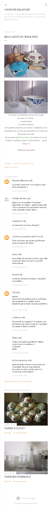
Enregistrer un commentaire (18, 382)
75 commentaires (20, 481)
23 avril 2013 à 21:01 (19, 376)
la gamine (16, 221)
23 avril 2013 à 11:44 (19, 267)
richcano (34, 503)
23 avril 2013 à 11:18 (19, 229)
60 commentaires (20, 433)
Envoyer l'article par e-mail (23, 163)
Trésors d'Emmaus (17, 476)
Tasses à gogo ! (14, 428)
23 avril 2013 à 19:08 (20, 353)
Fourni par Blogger (28, 498)
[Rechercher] (46, 4)
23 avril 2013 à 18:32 (19, 330)
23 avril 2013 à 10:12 (19, 214)
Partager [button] (7, 163)
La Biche (16, 317)
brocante (14, 167)
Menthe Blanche (20, 180)
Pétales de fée (19, 198)
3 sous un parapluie (17, 9)
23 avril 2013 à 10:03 (20, 191)
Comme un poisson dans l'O (25, 236)
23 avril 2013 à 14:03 (20, 285)
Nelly (14, 338)
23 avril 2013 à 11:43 (19, 247)
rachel (15, 274)
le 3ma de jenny (19, 360)
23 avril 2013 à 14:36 (19, 310)
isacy (14, 254)
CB (13, 292)
